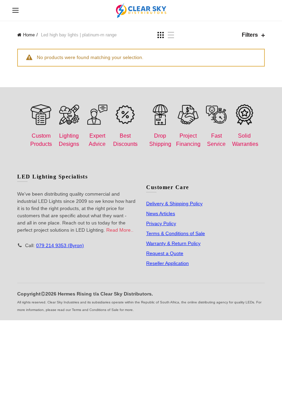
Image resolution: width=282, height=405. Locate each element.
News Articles (160, 213)
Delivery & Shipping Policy (174, 203)
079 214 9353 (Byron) (60, 245)
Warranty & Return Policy (173, 243)
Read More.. (119, 230)
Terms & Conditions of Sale (175, 233)
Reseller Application (167, 263)
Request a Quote (164, 253)
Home (29, 34)
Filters (250, 35)
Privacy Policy (161, 223)
